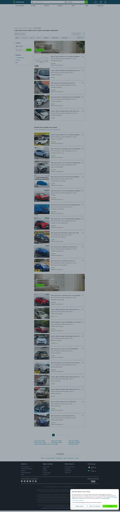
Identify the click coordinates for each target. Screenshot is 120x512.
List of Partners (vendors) (78, 500)
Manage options (79, 506)
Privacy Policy (106, 498)
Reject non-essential (95, 506)
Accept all (110, 506)
